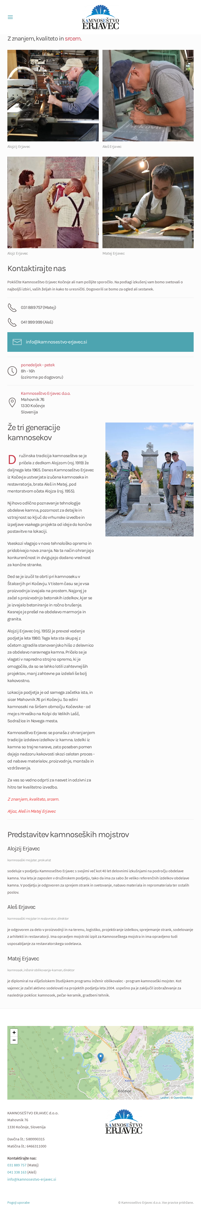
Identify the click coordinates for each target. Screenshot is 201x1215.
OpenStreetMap (183, 1097)
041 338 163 (16, 1172)
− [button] (14, 1040)
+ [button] (14, 1032)
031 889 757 (16, 1164)
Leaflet (165, 1097)
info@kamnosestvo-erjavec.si (56, 342)
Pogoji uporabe (18, 1202)
